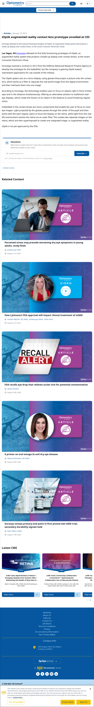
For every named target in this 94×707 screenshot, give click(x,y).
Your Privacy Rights (47, 634)
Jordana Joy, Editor (14, 250)
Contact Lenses (8, 168)
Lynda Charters (13, 389)
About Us (47, 615)
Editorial (47, 618)
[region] (47, 696)
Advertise (47, 612)
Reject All (83, 702)
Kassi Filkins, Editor (14, 531)
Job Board (47, 623)
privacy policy (48, 158)
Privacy (47, 629)
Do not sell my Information (47, 632)
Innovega (21, 53)
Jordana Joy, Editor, (36, 319)
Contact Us (47, 621)
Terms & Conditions (47, 626)
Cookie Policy (18, 697)
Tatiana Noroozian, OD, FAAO (18, 458)
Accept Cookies (67, 702)
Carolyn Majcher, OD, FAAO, (17, 319)
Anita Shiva (48, 319)
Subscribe (80, 153)
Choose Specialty (44, 10)
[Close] (90, 688)
